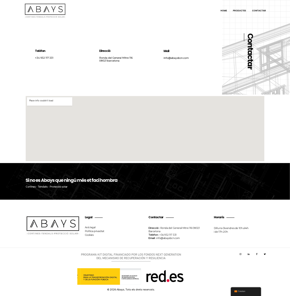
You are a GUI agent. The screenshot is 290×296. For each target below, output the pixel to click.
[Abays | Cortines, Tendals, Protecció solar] (51, 10)
